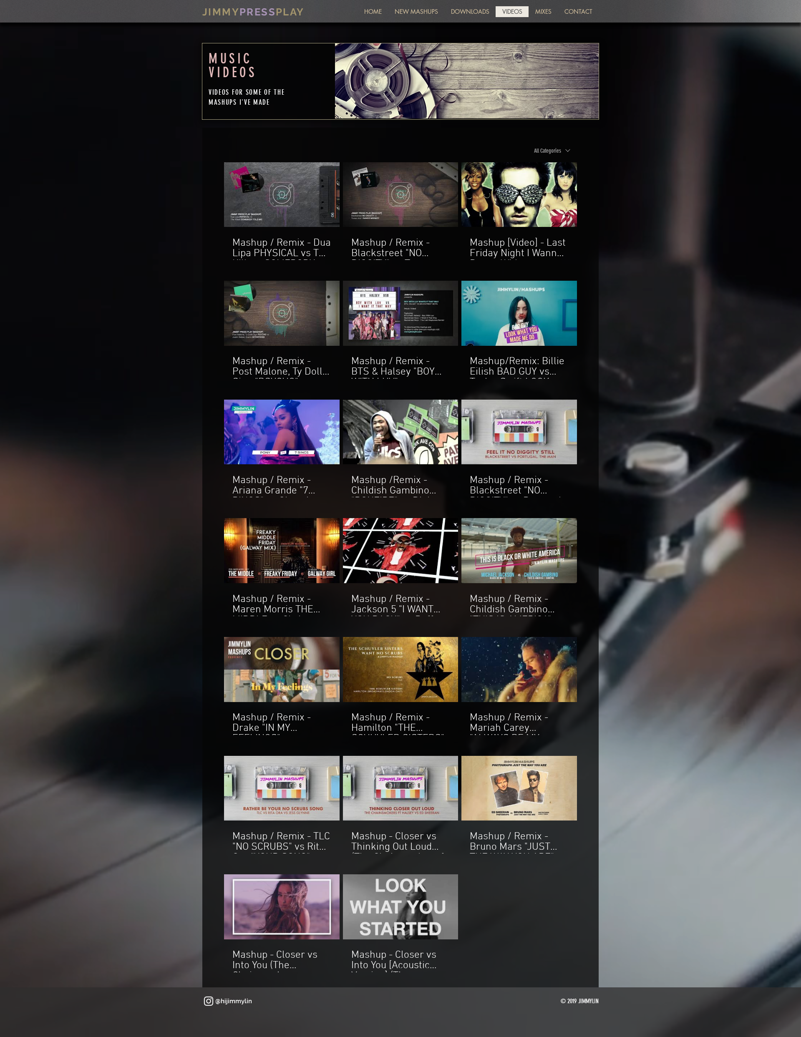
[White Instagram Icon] (208, 1001)
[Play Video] (281, 194)
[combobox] (552, 150)
